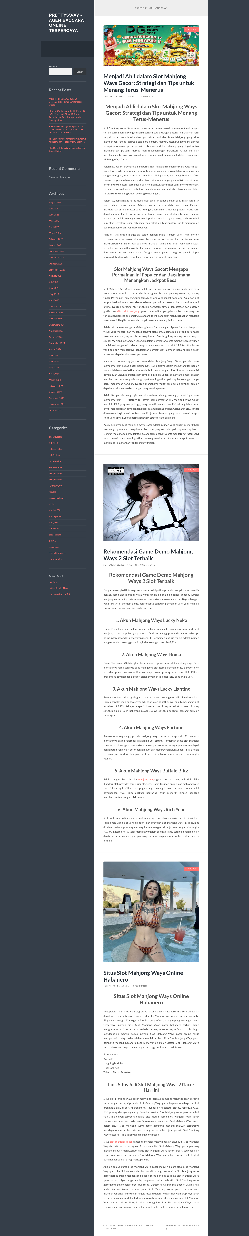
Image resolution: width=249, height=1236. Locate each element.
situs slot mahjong (128, 311)
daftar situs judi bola (58, 588)
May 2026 (54, 221)
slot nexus (54, 528)
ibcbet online (55, 461)
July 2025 (54, 282)
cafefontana (54, 455)
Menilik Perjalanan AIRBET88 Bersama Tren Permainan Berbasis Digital (65, 101)
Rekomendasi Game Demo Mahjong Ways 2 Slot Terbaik (148, 554)
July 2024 (54, 355)
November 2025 (57, 257)
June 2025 (54, 288)
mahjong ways (55, 473)
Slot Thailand (55, 534)
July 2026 (54, 208)
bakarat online (56, 449)
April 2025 (54, 300)
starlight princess (57, 553)
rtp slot (52, 492)
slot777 (52, 540)
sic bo (51, 504)
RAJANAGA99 (56, 485)
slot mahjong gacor (121, 1141)
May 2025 (54, 294)
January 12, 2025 (113, 96)
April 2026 (54, 227)
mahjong (53, 582)
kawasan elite (55, 467)
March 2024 (55, 380)
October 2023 (56, 410)
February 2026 (56, 239)
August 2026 (55, 202)
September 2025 (57, 269)
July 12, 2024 (110, 986)
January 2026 (55, 245)
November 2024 (57, 331)
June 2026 (54, 214)
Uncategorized (56, 559)
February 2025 (56, 312)
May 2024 (54, 367)
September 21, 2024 (114, 565)
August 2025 (55, 275)
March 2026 (55, 233)
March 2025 (55, 306)
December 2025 (56, 251)
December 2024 (56, 324)
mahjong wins (55, 479)
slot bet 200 (55, 510)
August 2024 (55, 349)
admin (131, 96)
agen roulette (55, 436)
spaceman (54, 547)
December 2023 (56, 398)
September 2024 (57, 343)
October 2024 (56, 337)
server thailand (56, 498)
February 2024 (56, 386)
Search (53, 66)
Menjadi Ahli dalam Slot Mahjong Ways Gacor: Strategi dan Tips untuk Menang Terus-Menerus (148, 83)
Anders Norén (185, 1225)
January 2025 (55, 318)
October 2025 (56, 263)
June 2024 (54, 361)
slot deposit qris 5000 (59, 594)
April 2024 (54, 373)
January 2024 (55, 392)
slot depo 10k (55, 516)
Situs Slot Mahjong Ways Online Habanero (143, 976)
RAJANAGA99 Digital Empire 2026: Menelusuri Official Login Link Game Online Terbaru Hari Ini (66, 129)
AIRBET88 (54, 443)
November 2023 (57, 404)
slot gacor (53, 522)
